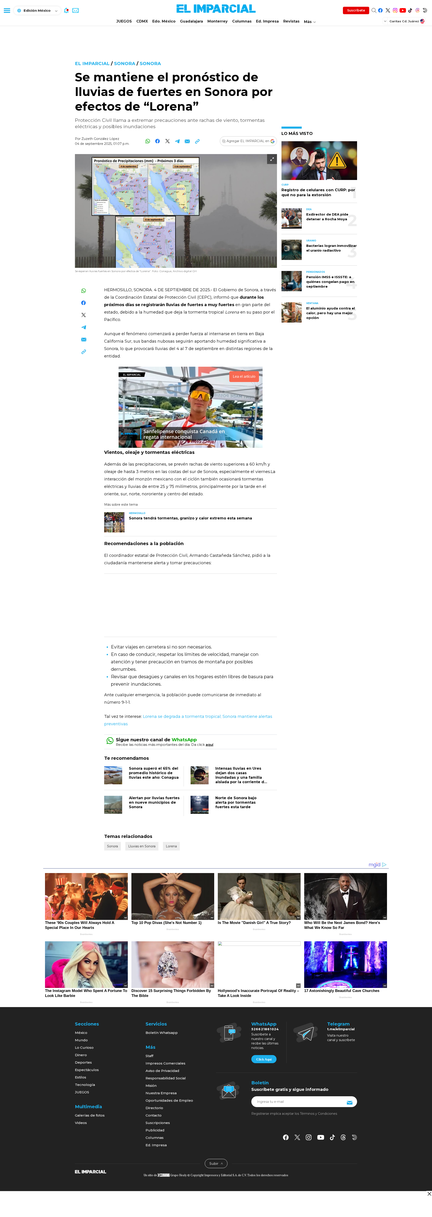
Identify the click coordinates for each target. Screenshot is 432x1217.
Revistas (291, 21)
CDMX (142, 21)
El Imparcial (92, 63)
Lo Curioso (84, 1047)
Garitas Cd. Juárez (404, 21)
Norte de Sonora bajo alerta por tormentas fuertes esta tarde (235, 802)
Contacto (154, 1115)
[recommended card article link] (114, 522)
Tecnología (85, 1085)
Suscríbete (356, 10)
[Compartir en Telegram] (177, 141)
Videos (81, 1123)
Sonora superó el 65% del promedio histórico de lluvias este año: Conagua (154, 773)
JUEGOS (124, 21)
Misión (151, 1085)
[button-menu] (7, 10)
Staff (149, 1056)
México (81, 1032)
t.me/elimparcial (341, 1029)
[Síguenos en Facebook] (380, 10)
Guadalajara (191, 21)
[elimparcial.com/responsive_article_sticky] (429, 1194)
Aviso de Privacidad (162, 1071)
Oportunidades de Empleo (169, 1100)
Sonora (124, 63)
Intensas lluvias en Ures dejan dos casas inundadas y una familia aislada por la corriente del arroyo (241, 777)
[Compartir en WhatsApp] (147, 141)
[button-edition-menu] (386, 21)
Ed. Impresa (267, 21)
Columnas (242, 21)
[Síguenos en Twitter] (388, 10)
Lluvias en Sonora (141, 846)
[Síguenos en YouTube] (402, 10)
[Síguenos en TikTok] (410, 10)
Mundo (81, 1040)
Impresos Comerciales (165, 1063)
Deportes (83, 1062)
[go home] (90, 1171)
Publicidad (155, 1130)
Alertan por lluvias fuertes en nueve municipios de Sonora (154, 802)
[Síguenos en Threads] (417, 10)
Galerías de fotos (90, 1115)
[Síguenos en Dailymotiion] (354, 1137)
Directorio (154, 1108)
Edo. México (164, 21)
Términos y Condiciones (318, 1114)
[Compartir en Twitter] (167, 141)
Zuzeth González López (100, 139)
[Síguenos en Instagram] (395, 10)
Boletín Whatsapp (162, 1032)
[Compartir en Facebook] (157, 141)
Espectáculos (87, 1070)
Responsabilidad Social (166, 1078)
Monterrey (217, 21)
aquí (209, 744)
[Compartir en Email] (187, 141)
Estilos (80, 1077)
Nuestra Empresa (161, 1093)
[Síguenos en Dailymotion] (425, 10)
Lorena (171, 846)
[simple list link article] (319, 162)
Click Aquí (264, 1059)
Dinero (81, 1055)
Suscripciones (158, 1123)
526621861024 (265, 1029)
